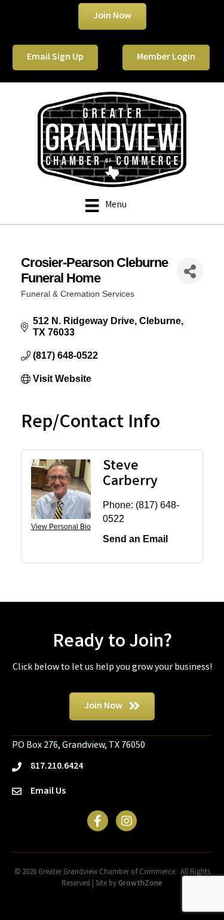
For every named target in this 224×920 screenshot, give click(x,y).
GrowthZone (140, 884)
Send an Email (135, 539)
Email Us (48, 791)
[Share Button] (190, 270)
